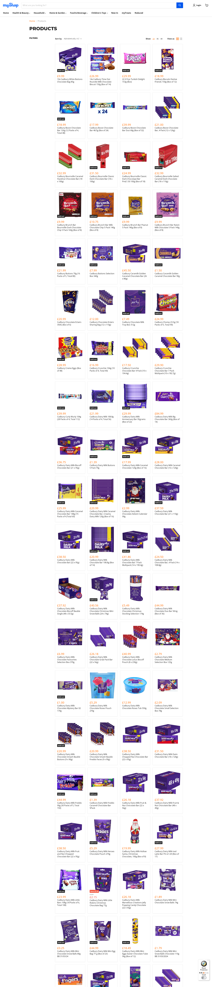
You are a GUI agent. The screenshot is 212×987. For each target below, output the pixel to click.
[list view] (181, 39)
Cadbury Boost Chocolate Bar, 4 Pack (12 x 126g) (166, 129)
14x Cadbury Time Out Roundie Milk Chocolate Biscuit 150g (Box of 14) (100, 82)
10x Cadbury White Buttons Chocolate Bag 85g (69, 80)
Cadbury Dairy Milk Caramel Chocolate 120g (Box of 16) (135, 466)
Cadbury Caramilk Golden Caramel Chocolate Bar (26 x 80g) (134, 276)
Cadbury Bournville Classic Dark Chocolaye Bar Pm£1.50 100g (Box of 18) (134, 179)
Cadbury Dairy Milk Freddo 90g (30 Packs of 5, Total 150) (69, 805)
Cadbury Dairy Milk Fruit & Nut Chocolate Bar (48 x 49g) (167, 805)
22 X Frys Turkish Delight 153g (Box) (133, 80)
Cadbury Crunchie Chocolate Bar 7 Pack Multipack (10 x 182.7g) (165, 371)
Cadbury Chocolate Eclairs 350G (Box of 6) (69, 323)
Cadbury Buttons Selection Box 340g (102, 274)
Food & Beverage (78, 13)
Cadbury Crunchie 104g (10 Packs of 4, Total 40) (102, 369)
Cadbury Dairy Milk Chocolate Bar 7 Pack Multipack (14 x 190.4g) (132, 562)
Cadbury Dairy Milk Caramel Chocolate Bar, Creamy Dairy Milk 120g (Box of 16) (102, 514)
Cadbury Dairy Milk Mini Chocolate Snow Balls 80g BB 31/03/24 (69, 954)
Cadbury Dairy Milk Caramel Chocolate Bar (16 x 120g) (167, 466)
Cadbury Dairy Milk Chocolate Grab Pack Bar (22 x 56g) (101, 660)
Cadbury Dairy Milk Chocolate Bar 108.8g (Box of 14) (102, 562)
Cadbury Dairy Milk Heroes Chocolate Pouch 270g (102, 852)
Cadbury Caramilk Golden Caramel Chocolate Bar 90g (167, 274)
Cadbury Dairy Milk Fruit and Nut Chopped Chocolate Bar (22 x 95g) (68, 854)
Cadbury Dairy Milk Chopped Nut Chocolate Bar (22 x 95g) (135, 757)
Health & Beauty (21, 13)
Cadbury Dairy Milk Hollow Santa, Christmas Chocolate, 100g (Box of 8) (134, 854)
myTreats (126, 13)
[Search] (179, 5)
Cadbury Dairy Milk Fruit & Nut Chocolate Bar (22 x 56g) (134, 805)
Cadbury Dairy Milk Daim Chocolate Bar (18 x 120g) (166, 755)
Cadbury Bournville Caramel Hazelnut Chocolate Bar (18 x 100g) (70, 179)
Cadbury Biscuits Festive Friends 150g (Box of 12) (166, 80)
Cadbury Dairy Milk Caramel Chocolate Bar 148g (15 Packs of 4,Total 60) (70, 514)
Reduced (139, 13)
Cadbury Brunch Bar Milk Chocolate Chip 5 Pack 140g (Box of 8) (102, 227)
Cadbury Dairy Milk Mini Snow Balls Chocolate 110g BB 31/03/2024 (167, 954)
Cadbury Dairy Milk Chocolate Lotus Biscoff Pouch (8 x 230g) (133, 660)
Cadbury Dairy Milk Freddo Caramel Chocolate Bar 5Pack (102, 805)
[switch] (203, 977)
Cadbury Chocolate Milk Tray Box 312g (133, 323)
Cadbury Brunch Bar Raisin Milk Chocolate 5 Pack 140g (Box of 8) (167, 227)
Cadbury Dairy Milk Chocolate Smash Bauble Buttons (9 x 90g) (68, 757)
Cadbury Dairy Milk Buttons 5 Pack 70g (102, 466)
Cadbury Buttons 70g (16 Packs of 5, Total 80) (68, 274)
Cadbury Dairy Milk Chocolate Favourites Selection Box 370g (67, 660)
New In (114, 13)
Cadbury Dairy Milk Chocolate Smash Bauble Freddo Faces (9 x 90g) (101, 757)
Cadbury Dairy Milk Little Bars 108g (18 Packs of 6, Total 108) (68, 902)
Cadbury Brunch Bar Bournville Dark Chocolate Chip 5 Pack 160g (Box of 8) (69, 227)
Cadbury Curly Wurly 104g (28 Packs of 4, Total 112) (69, 418)
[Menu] (208, 960)
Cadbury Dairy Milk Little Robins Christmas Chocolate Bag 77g (101, 903)
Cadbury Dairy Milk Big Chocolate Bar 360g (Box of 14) (167, 419)
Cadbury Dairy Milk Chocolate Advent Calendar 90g (134, 514)
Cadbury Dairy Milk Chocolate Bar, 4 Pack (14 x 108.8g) (167, 562)
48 (161, 39)
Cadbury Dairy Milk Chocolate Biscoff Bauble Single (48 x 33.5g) (68, 611)
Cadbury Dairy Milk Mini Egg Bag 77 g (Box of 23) (102, 952)
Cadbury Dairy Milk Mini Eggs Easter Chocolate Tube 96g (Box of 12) (135, 954)
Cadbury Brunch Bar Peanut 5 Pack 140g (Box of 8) (135, 226)
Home (6, 13)
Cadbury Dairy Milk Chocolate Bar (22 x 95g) (68, 561)
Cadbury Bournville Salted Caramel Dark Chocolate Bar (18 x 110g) (167, 179)
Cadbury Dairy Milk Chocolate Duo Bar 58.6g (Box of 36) (166, 611)
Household (39, 13)
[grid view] (177, 39)
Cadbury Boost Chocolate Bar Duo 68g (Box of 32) (134, 129)
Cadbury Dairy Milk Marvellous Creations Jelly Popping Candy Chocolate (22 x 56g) (134, 904)
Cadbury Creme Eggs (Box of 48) (69, 369)
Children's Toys (99, 13)
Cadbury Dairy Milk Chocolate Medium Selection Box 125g (163, 660)
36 (158, 39)
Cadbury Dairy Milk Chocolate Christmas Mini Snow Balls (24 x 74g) (101, 611)
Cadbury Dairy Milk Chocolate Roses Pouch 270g (100, 708)
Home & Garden (57, 13)
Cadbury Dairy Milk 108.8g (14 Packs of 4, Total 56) (102, 418)
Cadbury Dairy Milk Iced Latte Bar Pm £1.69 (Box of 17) (167, 854)
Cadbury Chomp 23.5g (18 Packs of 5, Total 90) (167, 323)
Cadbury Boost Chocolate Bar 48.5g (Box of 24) (101, 129)
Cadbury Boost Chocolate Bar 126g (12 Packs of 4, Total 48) (69, 130)
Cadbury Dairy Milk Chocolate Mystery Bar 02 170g (69, 708)
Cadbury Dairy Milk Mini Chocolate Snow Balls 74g (166, 901)
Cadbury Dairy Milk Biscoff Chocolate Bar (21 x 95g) (69, 466)
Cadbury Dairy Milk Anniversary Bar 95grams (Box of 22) (134, 419)
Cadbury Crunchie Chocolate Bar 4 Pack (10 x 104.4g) (134, 371)
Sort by (58, 39)
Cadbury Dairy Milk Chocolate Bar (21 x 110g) (166, 512)
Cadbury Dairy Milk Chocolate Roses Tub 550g (134, 707)
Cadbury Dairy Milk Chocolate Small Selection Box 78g (167, 708)
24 (154, 39)
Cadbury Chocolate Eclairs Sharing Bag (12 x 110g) (102, 323)
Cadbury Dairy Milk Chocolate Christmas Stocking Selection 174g (133, 611)
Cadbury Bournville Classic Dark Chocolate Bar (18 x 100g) (102, 179)
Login (198, 5)
